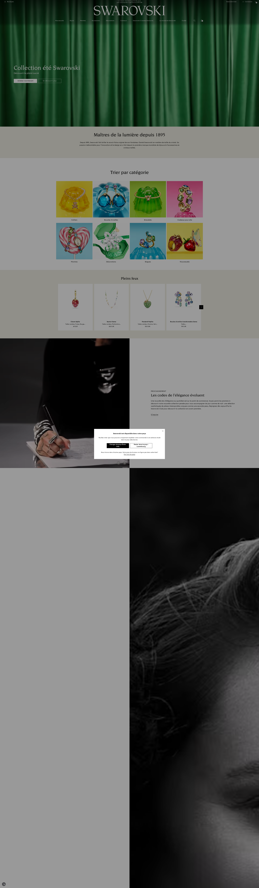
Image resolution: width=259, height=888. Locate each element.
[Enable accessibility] (4, 884)
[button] (162, 431)
